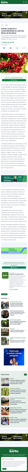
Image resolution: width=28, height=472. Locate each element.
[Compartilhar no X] (11, 48)
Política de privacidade (12, 466)
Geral (6, 25)
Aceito (4, 468)
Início (2, 25)
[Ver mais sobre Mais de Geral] (25, 375)
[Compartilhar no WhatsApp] (17, 48)
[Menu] (26, 2)
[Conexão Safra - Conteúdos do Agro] (4, 2)
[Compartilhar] (24, 48)
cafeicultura (4, 294)
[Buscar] (24, 2)
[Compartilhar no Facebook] (4, 48)
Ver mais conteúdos (13, 289)
